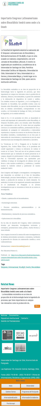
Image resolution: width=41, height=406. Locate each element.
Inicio (10, 386)
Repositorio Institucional (10, 318)
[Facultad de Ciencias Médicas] (20, 350)
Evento (28, 267)
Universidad (30, 386)
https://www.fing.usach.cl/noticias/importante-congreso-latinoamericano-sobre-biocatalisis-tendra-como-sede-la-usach (20, 257)
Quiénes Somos (11, 392)
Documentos (14, 316)
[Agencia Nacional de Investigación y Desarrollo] (7, 339)
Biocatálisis (36, 267)
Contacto (24, 318)
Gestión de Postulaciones (10, 321)
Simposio (4, 267)
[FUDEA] (7, 352)
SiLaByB (22, 267)
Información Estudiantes (30, 397)
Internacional (13, 267)
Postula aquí (11, 403)
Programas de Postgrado (30, 392)
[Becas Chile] (20, 338)
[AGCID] (33, 339)
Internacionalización (10, 397)
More (37, 306)
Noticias (4, 316)
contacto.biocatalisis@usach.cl (20, 246)
